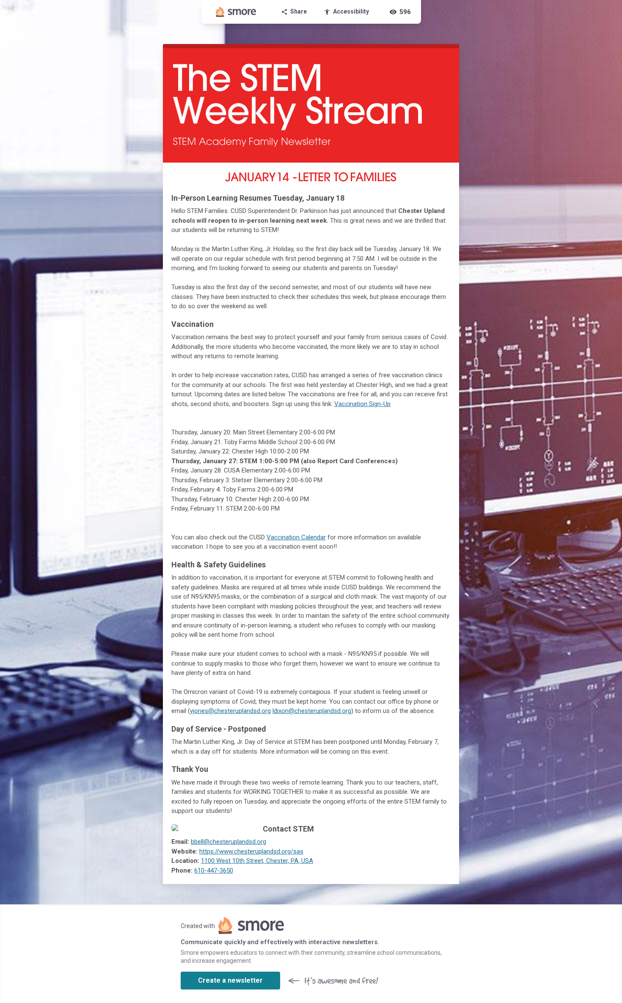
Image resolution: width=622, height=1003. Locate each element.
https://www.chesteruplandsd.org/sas (251, 851)
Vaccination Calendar (296, 537)
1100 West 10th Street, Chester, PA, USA (257, 861)
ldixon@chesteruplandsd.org (311, 711)
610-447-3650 (213, 870)
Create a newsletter (230, 980)
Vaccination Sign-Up (362, 404)
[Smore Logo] (236, 12)
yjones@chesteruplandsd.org (230, 711)
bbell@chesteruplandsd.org (228, 842)
